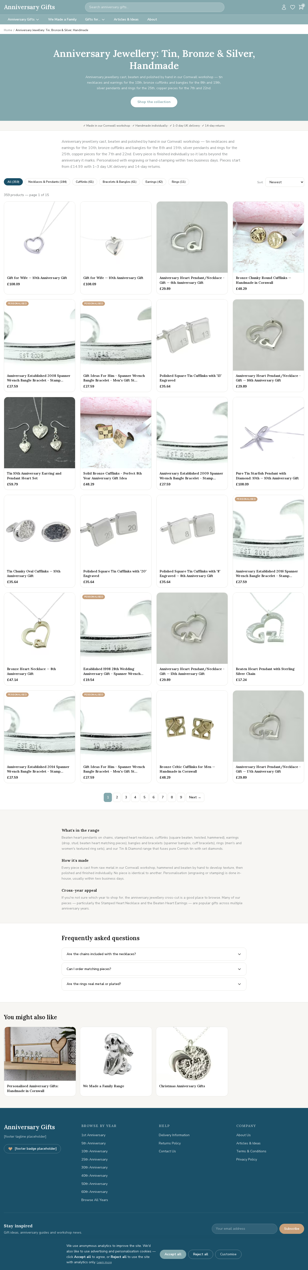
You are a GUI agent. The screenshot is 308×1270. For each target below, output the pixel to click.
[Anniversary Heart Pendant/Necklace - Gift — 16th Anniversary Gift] (268, 345)
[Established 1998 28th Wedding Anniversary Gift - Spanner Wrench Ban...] (115, 639)
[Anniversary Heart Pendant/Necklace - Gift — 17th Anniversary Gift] (268, 737)
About (152, 19)
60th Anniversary (94, 1191)
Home (8, 30)
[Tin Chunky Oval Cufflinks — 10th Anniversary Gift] (39, 541)
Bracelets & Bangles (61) (119, 182)
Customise (228, 1254)
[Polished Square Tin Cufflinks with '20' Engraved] (115, 541)
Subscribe (291, 1228)
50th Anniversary (94, 1184)
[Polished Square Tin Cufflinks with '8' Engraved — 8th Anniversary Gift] (192, 541)
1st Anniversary (93, 1135)
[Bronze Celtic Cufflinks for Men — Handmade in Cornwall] (192, 737)
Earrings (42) (154, 182)
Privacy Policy (246, 1159)
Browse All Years (94, 1200)
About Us (243, 1135)
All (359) (13, 182)
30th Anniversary (94, 1167)
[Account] (284, 7)
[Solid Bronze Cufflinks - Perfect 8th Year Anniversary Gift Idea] (115, 443)
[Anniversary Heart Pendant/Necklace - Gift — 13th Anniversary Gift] (192, 639)
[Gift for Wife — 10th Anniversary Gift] (39, 248)
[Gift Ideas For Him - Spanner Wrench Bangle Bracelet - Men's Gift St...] (115, 345)
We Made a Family (62, 19)
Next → (195, 797)
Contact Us (167, 1151)
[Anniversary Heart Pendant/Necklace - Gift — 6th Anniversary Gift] (192, 248)
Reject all (200, 1254)
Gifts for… (92, 19)
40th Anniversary (94, 1175)
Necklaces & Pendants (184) (47, 182)
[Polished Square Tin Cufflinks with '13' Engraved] (192, 345)
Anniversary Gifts (29, 7)
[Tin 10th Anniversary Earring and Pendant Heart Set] (39, 443)
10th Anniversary (94, 1151)
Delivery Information (174, 1135)
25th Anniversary (94, 1159)
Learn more (104, 1262)
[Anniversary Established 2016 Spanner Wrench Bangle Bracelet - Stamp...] (268, 541)
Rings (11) (179, 182)
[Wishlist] (292, 7)
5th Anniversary (93, 1143)
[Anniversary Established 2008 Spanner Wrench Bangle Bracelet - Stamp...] (39, 345)
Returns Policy (170, 1143)
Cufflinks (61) (85, 182)
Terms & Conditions (251, 1151)
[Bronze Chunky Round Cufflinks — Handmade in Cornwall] (268, 248)
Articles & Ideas (126, 19)
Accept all (173, 1254)
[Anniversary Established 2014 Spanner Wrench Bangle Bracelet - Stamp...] (39, 737)
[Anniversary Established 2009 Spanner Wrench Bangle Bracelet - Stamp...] (192, 443)
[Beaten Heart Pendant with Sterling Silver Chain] (268, 639)
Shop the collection (154, 102)
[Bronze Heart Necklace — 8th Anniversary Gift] (39, 639)
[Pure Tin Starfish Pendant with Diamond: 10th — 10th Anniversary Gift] (268, 443)
